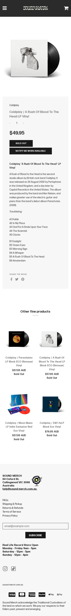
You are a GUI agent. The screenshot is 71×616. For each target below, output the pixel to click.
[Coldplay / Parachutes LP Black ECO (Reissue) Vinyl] (19, 339)
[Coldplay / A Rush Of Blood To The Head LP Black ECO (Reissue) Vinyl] (52, 339)
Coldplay (14, 105)
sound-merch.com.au (13, 585)
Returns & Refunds (13, 508)
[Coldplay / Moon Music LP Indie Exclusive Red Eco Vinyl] (19, 404)
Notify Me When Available (31, 151)
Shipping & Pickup (12, 504)
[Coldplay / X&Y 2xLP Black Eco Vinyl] (52, 404)
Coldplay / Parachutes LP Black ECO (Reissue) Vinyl (19, 361)
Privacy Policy (10, 515)
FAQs (5, 500)
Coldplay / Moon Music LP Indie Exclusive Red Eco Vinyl (19, 427)
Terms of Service (12, 511)
